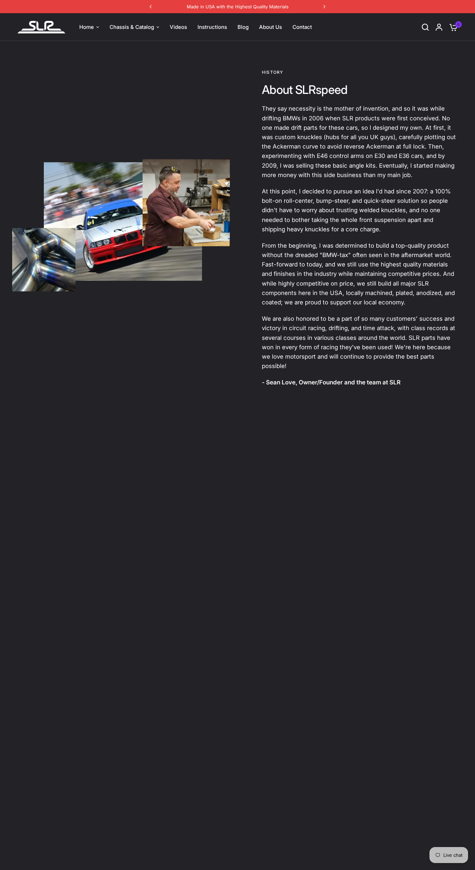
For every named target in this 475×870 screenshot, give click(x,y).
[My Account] (439, 27)
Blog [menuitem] (243, 27)
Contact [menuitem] (302, 27)
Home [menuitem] (86, 27)
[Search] (425, 27)
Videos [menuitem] (178, 27)
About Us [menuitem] (270, 27)
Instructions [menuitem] (212, 27)
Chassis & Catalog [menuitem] (132, 27)
